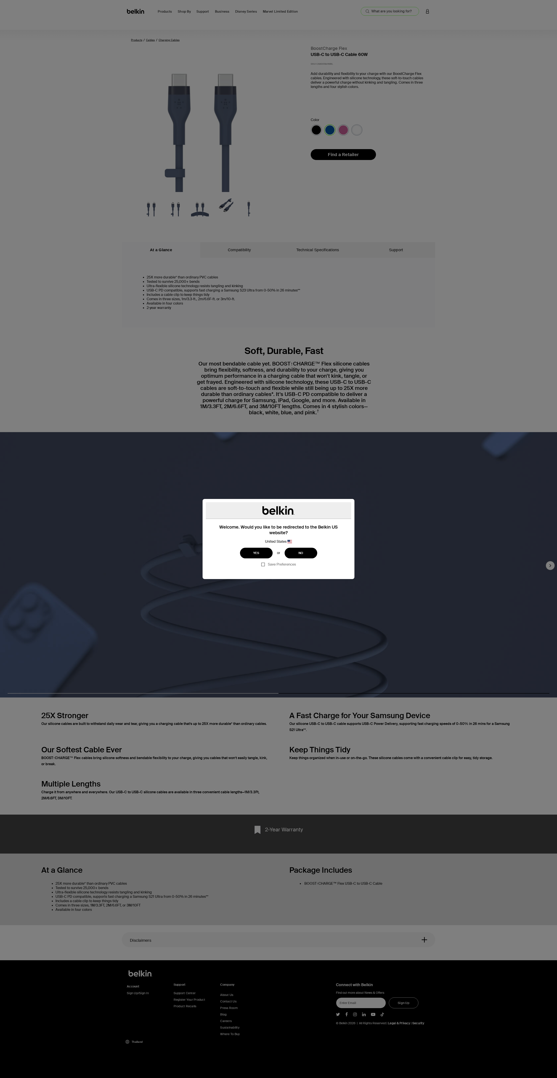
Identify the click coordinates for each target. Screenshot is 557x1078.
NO (301, 553)
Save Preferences (282, 564)
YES (256, 553)
